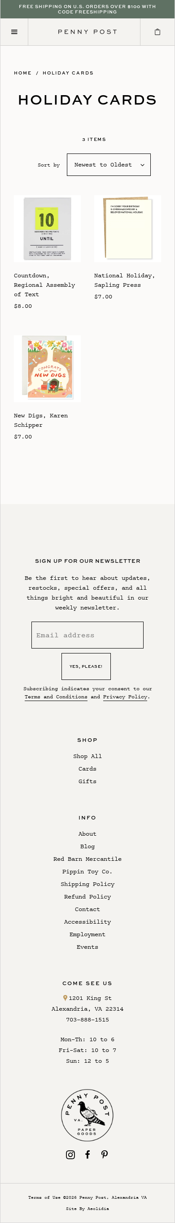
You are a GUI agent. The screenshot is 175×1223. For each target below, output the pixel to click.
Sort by (49, 164)
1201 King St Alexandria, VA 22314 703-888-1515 (87, 1009)
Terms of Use (44, 1197)
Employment (87, 934)
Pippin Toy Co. (87, 871)
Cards (87, 768)
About (87, 833)
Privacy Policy (125, 696)
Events (87, 946)
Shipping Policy (87, 884)
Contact (87, 909)
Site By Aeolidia (87, 1208)
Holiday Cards (68, 73)
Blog (87, 846)
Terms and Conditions (56, 696)
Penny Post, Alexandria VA (113, 1197)
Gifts (87, 781)
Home (23, 73)
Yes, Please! (86, 666)
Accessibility (87, 921)
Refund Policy (87, 896)
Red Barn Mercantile (87, 858)
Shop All (87, 756)
